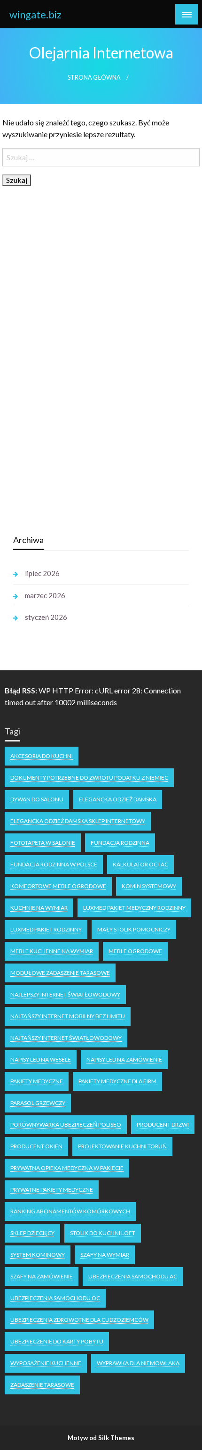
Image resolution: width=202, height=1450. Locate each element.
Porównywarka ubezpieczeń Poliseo (65, 1124)
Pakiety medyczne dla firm (117, 1081)
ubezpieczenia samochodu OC (55, 1298)
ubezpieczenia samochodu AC (132, 1276)
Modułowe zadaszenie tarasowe (60, 972)
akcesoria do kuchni (41, 755)
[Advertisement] (83, 377)
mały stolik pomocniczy (134, 929)
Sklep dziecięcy (32, 1232)
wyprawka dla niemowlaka (138, 1363)
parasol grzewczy (37, 1102)
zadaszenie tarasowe (42, 1384)
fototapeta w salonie (42, 842)
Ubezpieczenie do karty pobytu (56, 1341)
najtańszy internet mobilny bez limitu (67, 1016)
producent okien (36, 1146)
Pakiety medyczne (36, 1081)
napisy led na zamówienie (124, 1059)
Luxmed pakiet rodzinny (46, 929)
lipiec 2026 (42, 573)
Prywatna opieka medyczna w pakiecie (67, 1167)
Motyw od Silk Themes (101, 1438)
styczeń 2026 (46, 617)
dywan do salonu (36, 799)
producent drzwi (163, 1124)
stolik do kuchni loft (102, 1232)
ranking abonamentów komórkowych (70, 1211)
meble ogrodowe (135, 951)
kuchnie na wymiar (39, 907)
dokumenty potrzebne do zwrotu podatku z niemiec (89, 777)
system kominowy (37, 1254)
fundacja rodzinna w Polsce (53, 864)
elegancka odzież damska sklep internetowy (77, 820)
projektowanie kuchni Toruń (122, 1146)
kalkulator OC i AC (140, 864)
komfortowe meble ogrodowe (58, 886)
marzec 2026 (45, 595)
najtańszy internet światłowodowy (66, 1037)
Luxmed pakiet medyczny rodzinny (134, 907)
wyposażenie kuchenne (45, 1363)
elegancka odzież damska (117, 799)
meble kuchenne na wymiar (51, 951)
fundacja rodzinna (120, 842)
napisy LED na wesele (40, 1059)
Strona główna (94, 77)
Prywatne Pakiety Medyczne (51, 1189)
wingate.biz (35, 14)
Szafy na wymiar (104, 1254)
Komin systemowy (149, 886)
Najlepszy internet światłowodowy (65, 994)
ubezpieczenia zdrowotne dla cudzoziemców (79, 1319)
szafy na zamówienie (41, 1276)
